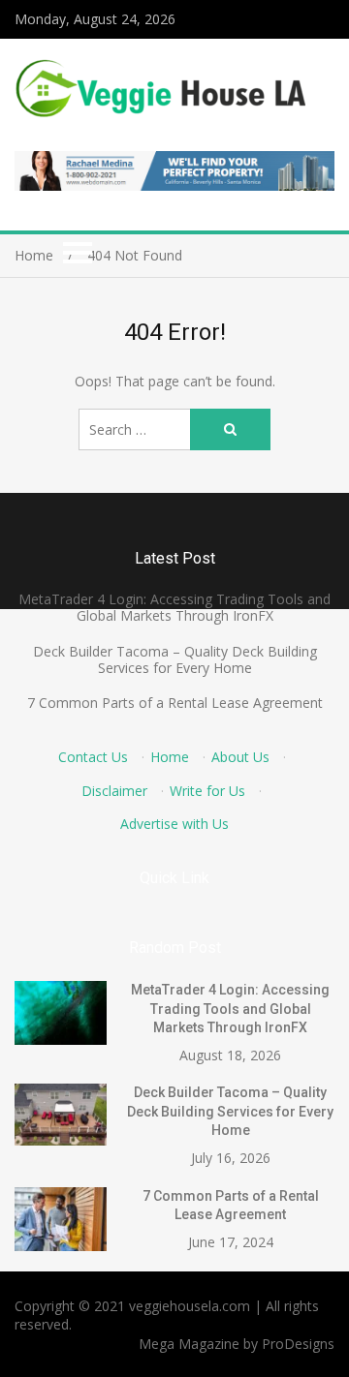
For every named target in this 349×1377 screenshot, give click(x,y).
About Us (240, 757)
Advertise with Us (174, 823)
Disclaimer (114, 790)
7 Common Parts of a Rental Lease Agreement (175, 702)
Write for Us (207, 790)
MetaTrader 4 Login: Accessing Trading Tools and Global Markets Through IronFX (174, 607)
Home (169, 757)
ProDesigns (298, 1343)
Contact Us (93, 757)
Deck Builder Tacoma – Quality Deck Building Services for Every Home (175, 659)
